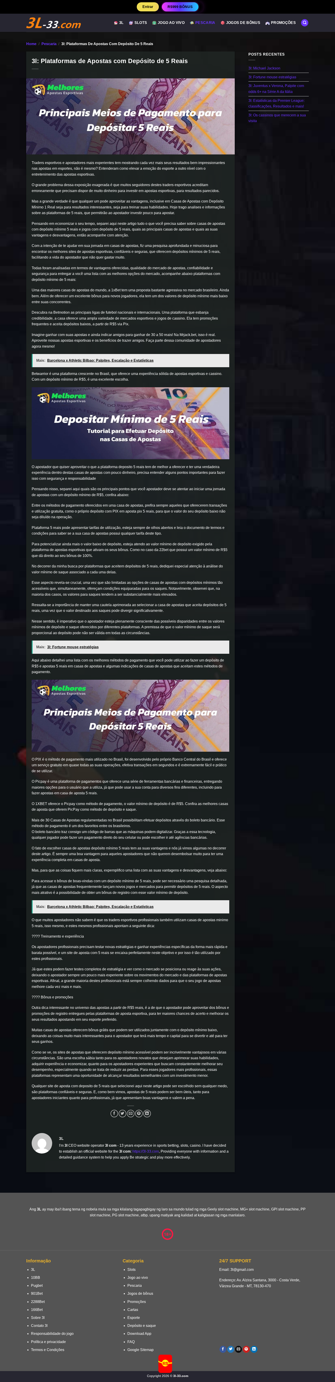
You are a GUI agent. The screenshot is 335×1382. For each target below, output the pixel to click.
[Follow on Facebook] (223, 1349)
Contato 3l (39, 1326)
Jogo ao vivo (171, 23)
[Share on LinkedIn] (147, 1113)
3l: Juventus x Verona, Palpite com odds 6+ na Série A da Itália (276, 89)
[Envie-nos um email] (238, 1349)
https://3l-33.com (145, 1151)
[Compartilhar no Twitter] (122, 1113)
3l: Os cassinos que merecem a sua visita (277, 118)
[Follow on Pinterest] (246, 1349)
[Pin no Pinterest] (139, 1113)
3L (33, 1270)
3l (121, 23)
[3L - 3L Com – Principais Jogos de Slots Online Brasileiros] (53, 22)
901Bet (37, 1293)
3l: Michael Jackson (264, 68)
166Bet (37, 1310)
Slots (140, 23)
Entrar (147, 7)
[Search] (304, 23)
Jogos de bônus (243, 23)
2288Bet (38, 1302)
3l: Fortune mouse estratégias (272, 77)
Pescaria (205, 23)
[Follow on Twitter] (230, 1349)
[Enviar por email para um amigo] (130, 1113)
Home (31, 44)
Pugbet (37, 1285)
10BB (35, 1277)
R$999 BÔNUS (180, 7)
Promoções (283, 23)
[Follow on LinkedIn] (254, 1349)
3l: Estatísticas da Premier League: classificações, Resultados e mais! (276, 103)
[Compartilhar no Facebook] (114, 1113)
